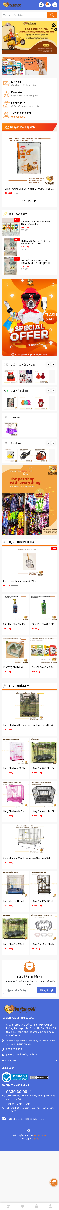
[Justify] (51, 15)
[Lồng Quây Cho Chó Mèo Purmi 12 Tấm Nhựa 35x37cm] (43, 927)
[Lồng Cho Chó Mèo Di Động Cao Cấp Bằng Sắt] (29, 839)
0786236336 (18, 116)
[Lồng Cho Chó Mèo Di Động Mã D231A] (43, 751)
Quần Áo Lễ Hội (20, 390)
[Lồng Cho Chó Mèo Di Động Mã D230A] (15, 927)
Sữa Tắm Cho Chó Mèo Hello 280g (20, 624)
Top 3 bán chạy (17, 214)
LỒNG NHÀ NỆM (19, 686)
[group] (29, 37)
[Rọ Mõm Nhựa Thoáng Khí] (10, 455)
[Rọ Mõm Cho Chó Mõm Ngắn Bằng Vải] (41, 455)
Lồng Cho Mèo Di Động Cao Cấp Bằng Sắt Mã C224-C (30, 725)
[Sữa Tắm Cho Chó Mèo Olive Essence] (43, 607)
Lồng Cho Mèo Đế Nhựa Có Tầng (19, 768)
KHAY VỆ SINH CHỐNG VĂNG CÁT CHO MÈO (25, 667)
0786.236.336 (14, 1049)
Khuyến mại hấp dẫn (22, 127)
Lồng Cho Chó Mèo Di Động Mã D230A (22, 944)
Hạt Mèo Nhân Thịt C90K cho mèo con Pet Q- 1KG (36, 242)
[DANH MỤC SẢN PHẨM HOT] (29, 500)
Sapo (36, 1138)
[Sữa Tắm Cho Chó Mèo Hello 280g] (15, 607)
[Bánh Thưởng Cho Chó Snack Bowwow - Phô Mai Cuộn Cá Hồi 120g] (29, 159)
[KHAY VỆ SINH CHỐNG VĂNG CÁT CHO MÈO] (15, 650)
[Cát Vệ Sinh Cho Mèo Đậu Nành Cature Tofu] (43, 650)
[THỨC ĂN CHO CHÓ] (24, 66)
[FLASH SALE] (29, 317)
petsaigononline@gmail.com (22, 1054)
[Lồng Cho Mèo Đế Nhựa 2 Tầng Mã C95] (43, 884)
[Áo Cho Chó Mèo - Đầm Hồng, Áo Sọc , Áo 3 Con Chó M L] (26, 376)
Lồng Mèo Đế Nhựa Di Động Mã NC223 (22, 901)
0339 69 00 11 (19, 1092)
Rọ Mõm (16, 443)
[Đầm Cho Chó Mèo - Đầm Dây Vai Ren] (41, 376)
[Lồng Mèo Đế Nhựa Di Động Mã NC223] (15, 884)
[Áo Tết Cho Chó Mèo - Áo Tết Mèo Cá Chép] (41, 402)
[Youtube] (28, 1131)
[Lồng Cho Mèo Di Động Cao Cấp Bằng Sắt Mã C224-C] (29, 706)
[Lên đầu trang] (54, 1197)
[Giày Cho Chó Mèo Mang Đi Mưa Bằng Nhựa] (10, 429)
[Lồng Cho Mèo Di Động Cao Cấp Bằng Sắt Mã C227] (15, 794)
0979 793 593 (19, 1104)
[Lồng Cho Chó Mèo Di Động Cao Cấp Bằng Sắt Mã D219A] (43, 794)
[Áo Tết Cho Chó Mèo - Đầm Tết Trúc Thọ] (26, 402)
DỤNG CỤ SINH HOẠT (22, 542)
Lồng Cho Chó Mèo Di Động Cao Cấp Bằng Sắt (26, 858)
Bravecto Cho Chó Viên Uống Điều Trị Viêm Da (35, 223)
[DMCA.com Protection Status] (39, 1077)
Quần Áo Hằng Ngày (23, 364)
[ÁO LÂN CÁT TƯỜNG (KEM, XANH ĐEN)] (10, 402)
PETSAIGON (40, 1135)
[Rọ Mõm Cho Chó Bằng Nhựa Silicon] (26, 455)
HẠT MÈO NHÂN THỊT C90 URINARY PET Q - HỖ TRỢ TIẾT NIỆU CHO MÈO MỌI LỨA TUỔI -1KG (37, 264)
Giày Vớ (15, 417)
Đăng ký (45, 990)
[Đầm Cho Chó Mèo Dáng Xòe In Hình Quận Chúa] (10, 376)
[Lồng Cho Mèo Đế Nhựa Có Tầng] (15, 751)
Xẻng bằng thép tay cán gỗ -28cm (20, 581)
